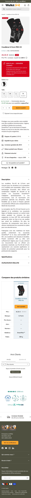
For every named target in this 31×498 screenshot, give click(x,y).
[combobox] (15, 9)
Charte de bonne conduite (7, 492)
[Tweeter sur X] (9, 167)
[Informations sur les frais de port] (26, 58)
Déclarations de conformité (18, 494)
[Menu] (2, 5)
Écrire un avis (15, 372)
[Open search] (3, 364)
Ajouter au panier (21, 108)
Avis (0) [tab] (8, 359)
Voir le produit (21, 306)
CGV (12, 491)
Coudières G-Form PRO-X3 (12, 14)
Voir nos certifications (10, 442)
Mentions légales (5, 491)
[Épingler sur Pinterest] (15, 167)
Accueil (3, 14)
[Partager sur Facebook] (12, 167)
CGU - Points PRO (22, 491)
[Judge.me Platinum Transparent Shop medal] (15, 398)
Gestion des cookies (6, 494)
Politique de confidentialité (21, 492)
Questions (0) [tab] (22, 359)
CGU (16, 491)
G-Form (4, 51)
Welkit (6, 488)
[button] (28, 5)
